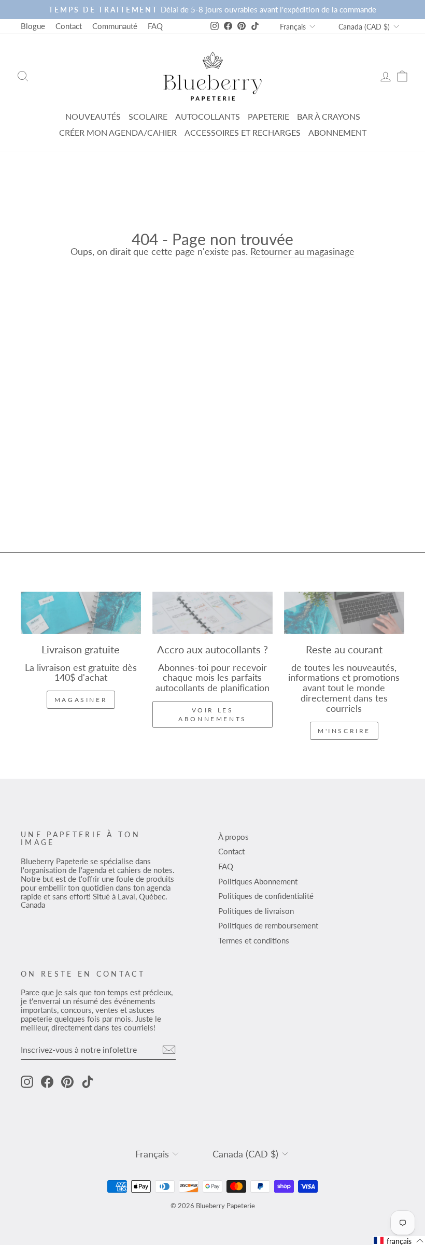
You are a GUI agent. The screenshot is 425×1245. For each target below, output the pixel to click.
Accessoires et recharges (243, 132)
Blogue (33, 26)
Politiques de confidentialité (266, 895)
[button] (399, 1240)
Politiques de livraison (256, 910)
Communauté (114, 26)
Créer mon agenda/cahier (118, 132)
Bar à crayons (328, 116)
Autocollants (207, 116)
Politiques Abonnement (258, 881)
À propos (233, 836)
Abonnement (337, 132)
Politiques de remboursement (268, 925)
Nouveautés (93, 116)
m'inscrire (344, 731)
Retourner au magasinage (302, 252)
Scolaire (148, 116)
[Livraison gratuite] (81, 613)
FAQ (155, 26)
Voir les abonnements (212, 714)
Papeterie (268, 116)
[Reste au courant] (344, 613)
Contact (68, 26)
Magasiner (80, 700)
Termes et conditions (253, 940)
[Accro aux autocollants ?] (212, 613)
